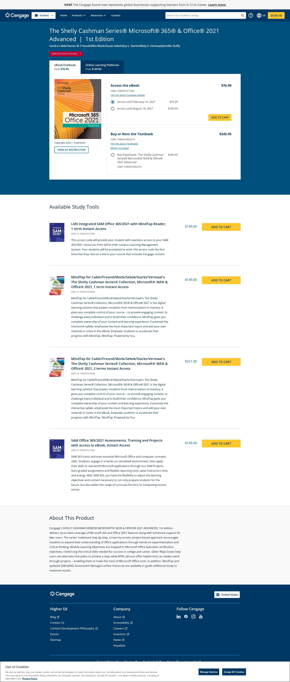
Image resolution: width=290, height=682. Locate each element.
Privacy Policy (29, 678)
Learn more (217, 5)
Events (54, 634)
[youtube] (201, 616)
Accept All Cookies (234, 671)
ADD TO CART (220, 117)
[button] (79, 15)
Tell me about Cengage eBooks (128, 95)
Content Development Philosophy (72, 628)
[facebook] (186, 616)
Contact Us (57, 623)
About (117, 617)
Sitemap (55, 640)
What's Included (120, 148)
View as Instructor (71, 150)
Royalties (119, 645)
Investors (119, 634)
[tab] (65, 67)
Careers (119, 628)
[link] (63, 15)
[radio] (113, 102)
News (117, 640)
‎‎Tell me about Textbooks (124, 143)
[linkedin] (179, 616)
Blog (53, 617)
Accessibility (121, 623)
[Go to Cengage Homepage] (17, 15)
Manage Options (209, 671)
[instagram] (193, 616)
